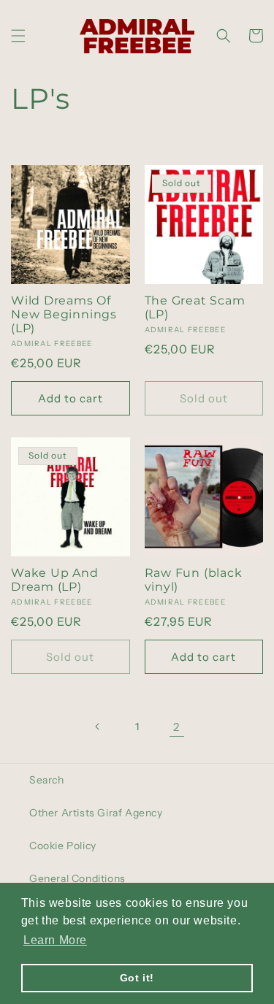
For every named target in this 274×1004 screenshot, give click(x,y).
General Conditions (77, 878)
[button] (18, 36)
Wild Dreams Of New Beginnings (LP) (64, 314)
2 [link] (176, 727)
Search (46, 779)
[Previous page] (98, 726)
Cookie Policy (62, 845)
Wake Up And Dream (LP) (55, 580)
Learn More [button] (55, 940)
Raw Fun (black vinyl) (194, 580)
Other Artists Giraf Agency (96, 812)
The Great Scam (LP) (195, 307)
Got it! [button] (137, 978)
